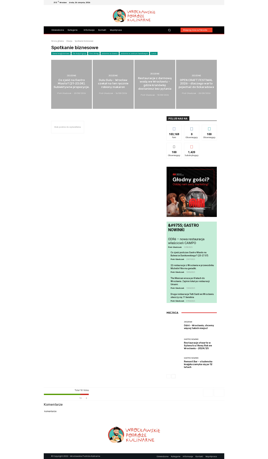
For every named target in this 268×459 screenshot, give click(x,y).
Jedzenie (71, 75)
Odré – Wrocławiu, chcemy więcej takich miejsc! (199, 327)
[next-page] (173, 376)
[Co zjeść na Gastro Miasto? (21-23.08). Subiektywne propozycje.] (71, 84)
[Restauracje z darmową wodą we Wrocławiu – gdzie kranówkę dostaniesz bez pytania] (154, 84)
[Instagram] (207, 2)
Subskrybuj (191, 145)
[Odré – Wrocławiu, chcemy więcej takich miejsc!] (174, 325)
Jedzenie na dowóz (110, 53)
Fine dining (93, 53)
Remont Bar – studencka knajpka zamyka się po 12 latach (198, 364)
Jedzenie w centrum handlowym (134, 53)
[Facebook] (204, 2)
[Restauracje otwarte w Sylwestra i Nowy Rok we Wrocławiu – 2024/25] (174, 344)
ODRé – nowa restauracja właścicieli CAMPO (186, 241)
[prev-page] (168, 376)
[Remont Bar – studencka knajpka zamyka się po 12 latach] (174, 362)
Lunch (153, 53)
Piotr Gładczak (175, 247)
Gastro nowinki (191, 339)
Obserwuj (192, 127)
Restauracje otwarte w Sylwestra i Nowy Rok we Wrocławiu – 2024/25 (198, 345)
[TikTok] (211, 2)
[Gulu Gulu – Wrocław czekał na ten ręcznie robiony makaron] (113, 84)
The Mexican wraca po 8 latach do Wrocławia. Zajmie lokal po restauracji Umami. (190, 281)
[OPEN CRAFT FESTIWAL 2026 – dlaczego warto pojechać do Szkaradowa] (196, 84)
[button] (169, 30)
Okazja (69, 41)
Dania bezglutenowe (60, 53)
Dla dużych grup (79, 53)
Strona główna (57, 41)
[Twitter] (215, 2)
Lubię (174, 127)
